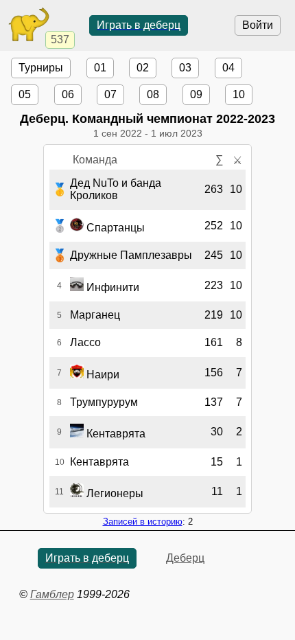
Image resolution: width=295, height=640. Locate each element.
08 (153, 94)
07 (110, 94)
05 (25, 94)
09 (196, 94)
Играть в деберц (138, 25)
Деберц (185, 558)
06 (68, 94)
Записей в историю (142, 521)
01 (100, 67)
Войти (257, 25)
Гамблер (52, 594)
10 (239, 94)
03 (185, 67)
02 (143, 67)
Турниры (41, 67)
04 (228, 67)
